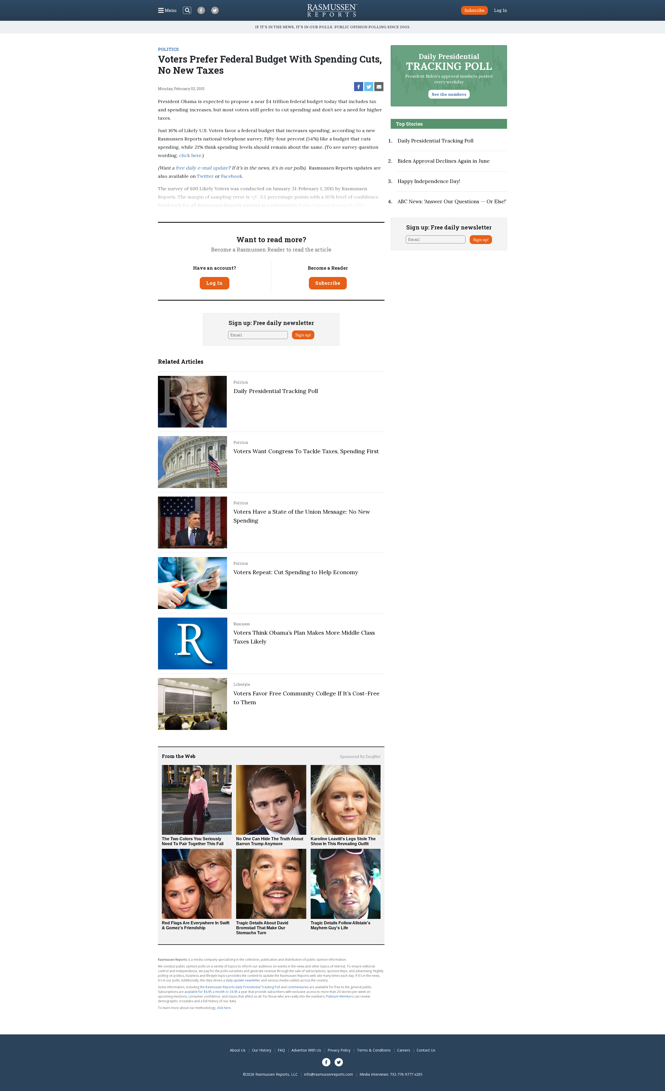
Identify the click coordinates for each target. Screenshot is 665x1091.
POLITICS (168, 49)
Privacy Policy (339, 1050)
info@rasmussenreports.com (328, 1074)
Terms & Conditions (374, 1050)
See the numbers (449, 94)
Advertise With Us (306, 1050)
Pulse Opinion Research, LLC (331, 205)
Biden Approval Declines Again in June (444, 161)
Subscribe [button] (474, 10)
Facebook (231, 176)
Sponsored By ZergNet (360, 756)
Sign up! (303, 334)
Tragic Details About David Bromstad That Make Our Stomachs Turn (262, 928)
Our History (261, 1050)
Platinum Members (340, 996)
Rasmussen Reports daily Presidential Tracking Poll (242, 987)
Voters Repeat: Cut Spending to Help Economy (296, 572)
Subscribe (327, 283)
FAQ (281, 1050)
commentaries (298, 987)
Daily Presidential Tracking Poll (276, 391)
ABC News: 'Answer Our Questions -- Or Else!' (452, 201)
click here (190, 155)
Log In (500, 10)
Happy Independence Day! (429, 181)
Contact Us (426, 1050)
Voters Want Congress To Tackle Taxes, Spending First (306, 451)
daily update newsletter (243, 980)
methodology (182, 213)
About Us (237, 1050)
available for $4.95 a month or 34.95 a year (216, 992)
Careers (403, 1050)
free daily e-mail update (202, 168)
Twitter (205, 176)
